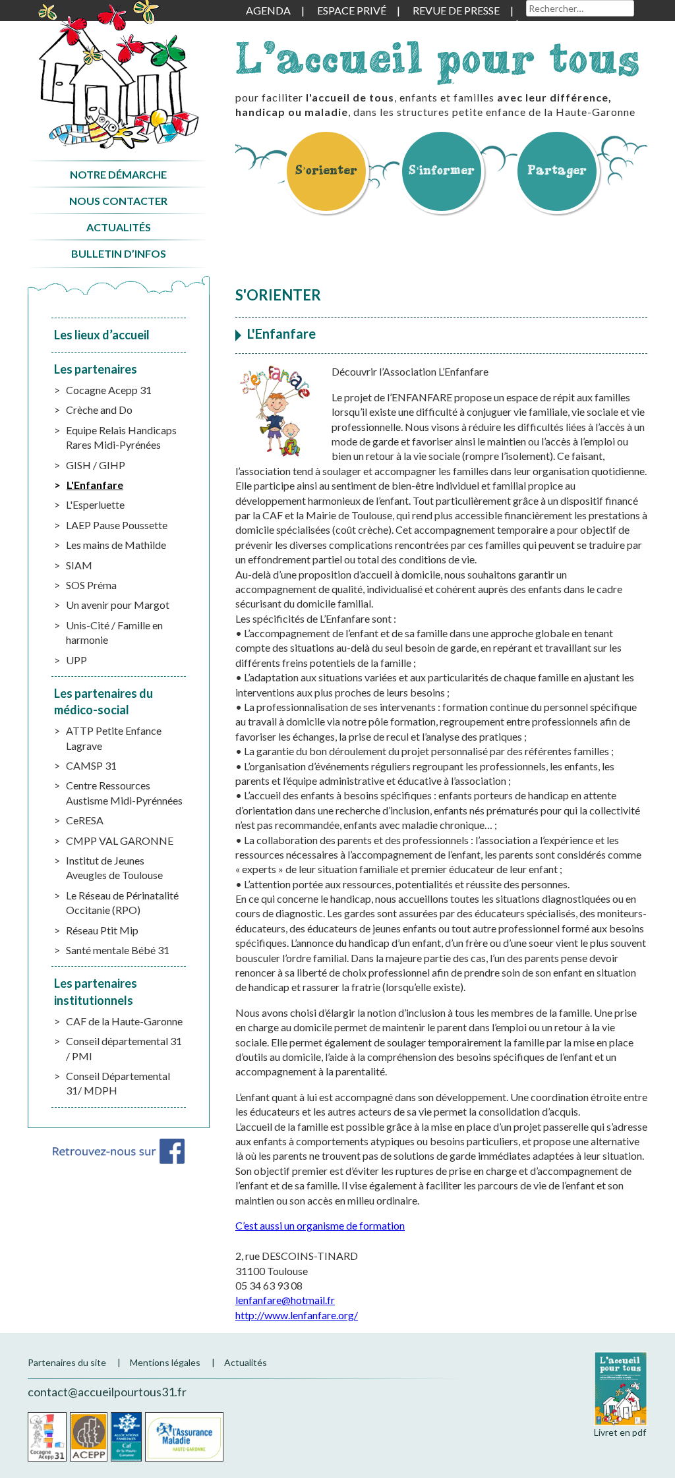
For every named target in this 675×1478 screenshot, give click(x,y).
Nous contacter (118, 200)
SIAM (79, 565)
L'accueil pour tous (437, 57)
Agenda (268, 10)
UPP (76, 660)
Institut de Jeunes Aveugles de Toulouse (114, 867)
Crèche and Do (99, 409)
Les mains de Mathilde (116, 544)
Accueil (118, 75)
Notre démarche (118, 174)
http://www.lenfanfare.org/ (296, 1315)
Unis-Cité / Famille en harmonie (114, 632)
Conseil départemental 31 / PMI (124, 1048)
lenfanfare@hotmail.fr (285, 1299)
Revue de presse (456, 10)
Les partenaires (95, 369)
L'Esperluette (95, 504)
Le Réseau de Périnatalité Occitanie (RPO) (122, 902)
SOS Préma (91, 585)
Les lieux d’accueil (102, 334)
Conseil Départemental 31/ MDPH (118, 1082)
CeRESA (84, 820)
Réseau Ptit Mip (102, 930)
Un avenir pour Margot (117, 604)
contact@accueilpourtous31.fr (107, 1391)
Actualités (118, 227)
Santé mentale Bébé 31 (117, 950)
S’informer (442, 170)
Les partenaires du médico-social (103, 701)
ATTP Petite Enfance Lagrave (113, 737)
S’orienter (326, 170)
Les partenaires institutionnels (95, 991)
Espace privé (351, 10)
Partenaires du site (67, 1362)
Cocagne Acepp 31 (109, 390)
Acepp (88, 1437)
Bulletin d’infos (118, 253)
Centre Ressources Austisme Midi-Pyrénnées (124, 792)
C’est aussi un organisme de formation (320, 1225)
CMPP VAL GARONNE (119, 840)
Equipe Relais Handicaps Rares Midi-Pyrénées (121, 437)
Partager (557, 170)
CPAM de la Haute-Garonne (184, 1437)
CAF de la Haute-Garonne (124, 1021)
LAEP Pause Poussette (116, 525)
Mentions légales (165, 1362)
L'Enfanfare (95, 484)
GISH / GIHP (95, 465)
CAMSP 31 (91, 765)
